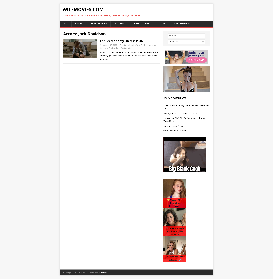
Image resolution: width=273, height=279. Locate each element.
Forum (135, 23)
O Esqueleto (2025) (188, 113)
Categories (119, 23)
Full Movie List (97, 23)
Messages (163, 23)
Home (66, 23)
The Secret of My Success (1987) (122, 41)
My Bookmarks (182, 23)
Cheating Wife (134, 45)
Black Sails (181, 130)
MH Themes (102, 272)
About (148, 23)
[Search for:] (186, 35)
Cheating (123, 45)
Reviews (78, 23)
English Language (148, 45)
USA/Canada (125, 48)
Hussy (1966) (178, 126)
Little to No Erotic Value (109, 48)
